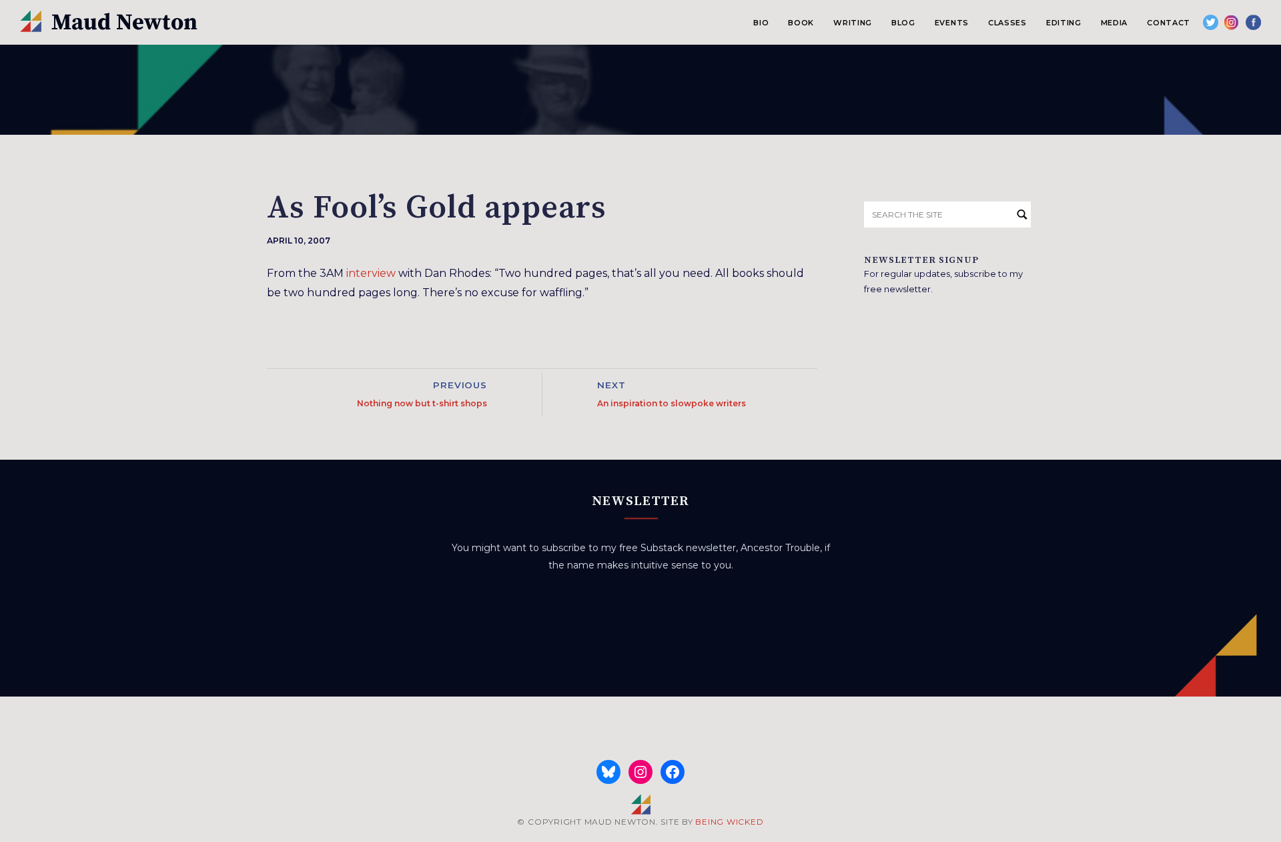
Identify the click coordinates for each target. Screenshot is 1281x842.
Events (952, 22)
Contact (1168, 22)
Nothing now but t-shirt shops (422, 403)
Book (801, 22)
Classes (1007, 22)
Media (1114, 22)
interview (371, 273)
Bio (761, 22)
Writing (852, 22)
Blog (903, 22)
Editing (1064, 22)
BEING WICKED (729, 822)
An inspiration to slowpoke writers (671, 403)
